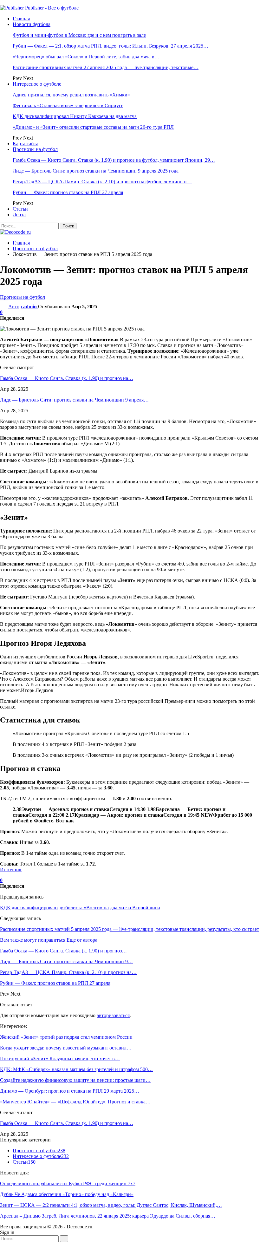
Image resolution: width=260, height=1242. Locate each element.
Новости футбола (31, 24)
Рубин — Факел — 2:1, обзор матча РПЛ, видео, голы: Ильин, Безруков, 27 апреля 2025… (110, 46)
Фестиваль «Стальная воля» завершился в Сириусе (68, 105)
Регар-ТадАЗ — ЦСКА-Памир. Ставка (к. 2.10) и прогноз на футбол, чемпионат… (102, 181)
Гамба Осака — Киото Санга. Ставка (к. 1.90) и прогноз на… (66, 378)
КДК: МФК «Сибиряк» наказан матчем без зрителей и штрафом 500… (76, 1069)
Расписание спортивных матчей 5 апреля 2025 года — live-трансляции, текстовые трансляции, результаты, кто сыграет (129, 929)
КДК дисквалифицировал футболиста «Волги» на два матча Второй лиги (80, 907)
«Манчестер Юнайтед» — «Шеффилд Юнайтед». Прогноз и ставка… (75, 1101)
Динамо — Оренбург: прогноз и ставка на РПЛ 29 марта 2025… (69, 1091)
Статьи (20, 209)
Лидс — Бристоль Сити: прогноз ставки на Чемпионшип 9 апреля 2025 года (96, 170)
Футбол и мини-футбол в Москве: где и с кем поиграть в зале (79, 35)
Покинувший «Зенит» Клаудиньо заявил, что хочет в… (60, 1058)
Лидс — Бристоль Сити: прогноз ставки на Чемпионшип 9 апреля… (74, 399)
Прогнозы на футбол (35, 149)
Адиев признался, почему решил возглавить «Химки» (71, 94)
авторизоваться (113, 1015)
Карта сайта (25, 143)
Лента (19, 214)
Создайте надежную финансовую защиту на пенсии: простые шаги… (75, 1080)
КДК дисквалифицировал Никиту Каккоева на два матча (75, 116)
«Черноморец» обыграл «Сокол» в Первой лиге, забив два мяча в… (86, 56)
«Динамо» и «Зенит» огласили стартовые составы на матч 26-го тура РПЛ (93, 127)
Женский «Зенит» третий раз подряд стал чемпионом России (66, 1037)
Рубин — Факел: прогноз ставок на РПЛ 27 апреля (68, 192)
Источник (11, 869)
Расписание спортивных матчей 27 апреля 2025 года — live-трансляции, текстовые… (105, 67)
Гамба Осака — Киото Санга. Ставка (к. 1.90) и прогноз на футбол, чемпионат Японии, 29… (114, 160)
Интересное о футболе (37, 84)
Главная (21, 18)
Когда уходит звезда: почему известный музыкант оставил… (66, 1047)
